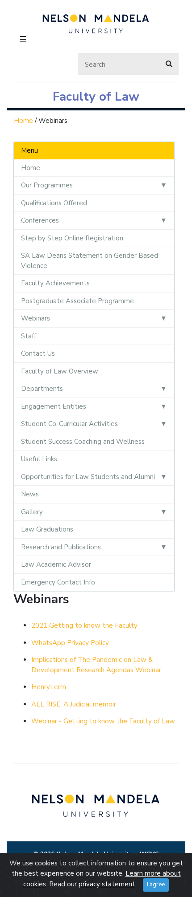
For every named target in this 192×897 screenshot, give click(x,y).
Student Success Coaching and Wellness (83, 441)
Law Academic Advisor (56, 564)
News (30, 494)
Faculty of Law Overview (59, 371)
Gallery (32, 511)
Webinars (35, 318)
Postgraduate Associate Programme (77, 300)
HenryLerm (48, 686)
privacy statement (107, 884)
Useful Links (39, 459)
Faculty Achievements (55, 283)
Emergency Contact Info (58, 582)
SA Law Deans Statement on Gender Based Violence (89, 260)
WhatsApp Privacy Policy (70, 642)
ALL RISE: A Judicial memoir (73, 704)
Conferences (40, 220)
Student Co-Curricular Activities (69, 423)
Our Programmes (47, 185)
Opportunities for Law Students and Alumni (88, 476)
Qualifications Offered (54, 203)
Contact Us (38, 353)
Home (23, 120)
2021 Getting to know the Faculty (84, 625)
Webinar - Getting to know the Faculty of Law (103, 721)
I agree (156, 885)
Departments (42, 388)
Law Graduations (47, 529)
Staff (28, 336)
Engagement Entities (53, 406)
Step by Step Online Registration (72, 238)
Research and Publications (61, 547)
